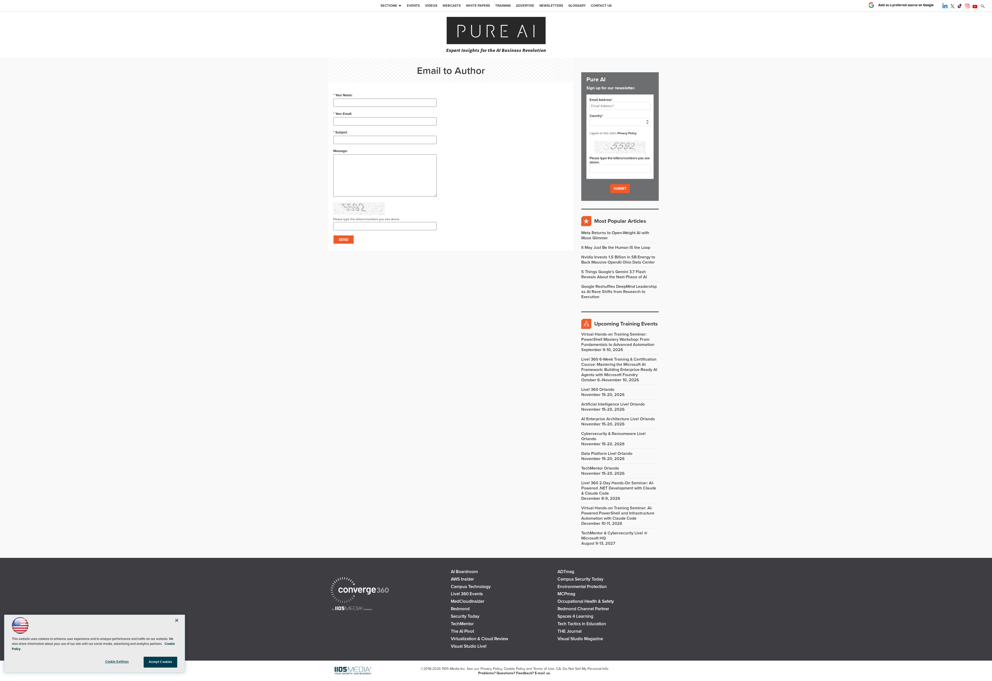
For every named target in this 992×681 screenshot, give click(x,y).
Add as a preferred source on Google (906, 5)
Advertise (525, 6)
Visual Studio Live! (468, 646)
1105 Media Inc (453, 669)
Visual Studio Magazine (580, 639)
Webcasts (452, 6)
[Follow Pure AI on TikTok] (959, 7)
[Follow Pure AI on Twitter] (952, 7)
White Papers (478, 6)
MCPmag (566, 594)
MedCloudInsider (467, 601)
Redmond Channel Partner (583, 609)
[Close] (176, 620)
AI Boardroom (464, 571)
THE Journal (569, 631)
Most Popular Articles (620, 221)
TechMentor (462, 624)
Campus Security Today (580, 579)
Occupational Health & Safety (585, 601)
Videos (431, 6)
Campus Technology (471, 586)
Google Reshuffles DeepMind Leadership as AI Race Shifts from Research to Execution (619, 291)
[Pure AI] (496, 31)
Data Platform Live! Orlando (606, 453)
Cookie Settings (117, 662)
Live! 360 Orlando (597, 389)
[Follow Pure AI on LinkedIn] (945, 7)
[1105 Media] (352, 609)
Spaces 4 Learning (575, 616)
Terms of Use (543, 669)
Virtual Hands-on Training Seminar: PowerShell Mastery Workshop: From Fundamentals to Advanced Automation (617, 339)
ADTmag (565, 571)
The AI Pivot (462, 631)
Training (503, 6)
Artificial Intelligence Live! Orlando (613, 404)
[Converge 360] (360, 590)
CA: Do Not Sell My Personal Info (582, 669)
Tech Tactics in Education (581, 624)
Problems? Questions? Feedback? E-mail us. (514, 673)
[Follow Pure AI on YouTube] (975, 7)
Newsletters (551, 6)
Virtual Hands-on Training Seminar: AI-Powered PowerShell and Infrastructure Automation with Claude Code (617, 513)
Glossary (577, 6)
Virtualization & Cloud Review (479, 639)
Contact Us (601, 6)
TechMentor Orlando (600, 468)
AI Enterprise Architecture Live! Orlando (618, 419)
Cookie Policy (514, 669)
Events (413, 6)
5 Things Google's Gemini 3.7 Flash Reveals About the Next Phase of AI (614, 274)
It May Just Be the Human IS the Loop (615, 247)
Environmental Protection (582, 586)
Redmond (460, 609)
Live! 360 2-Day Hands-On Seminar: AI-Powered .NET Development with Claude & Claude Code (618, 488)
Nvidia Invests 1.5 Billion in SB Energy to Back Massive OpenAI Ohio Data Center (618, 260)
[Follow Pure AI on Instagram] (967, 7)
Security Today (465, 616)
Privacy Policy (627, 133)
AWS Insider (462, 579)
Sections (389, 6)
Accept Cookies (160, 662)
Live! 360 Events (467, 594)
